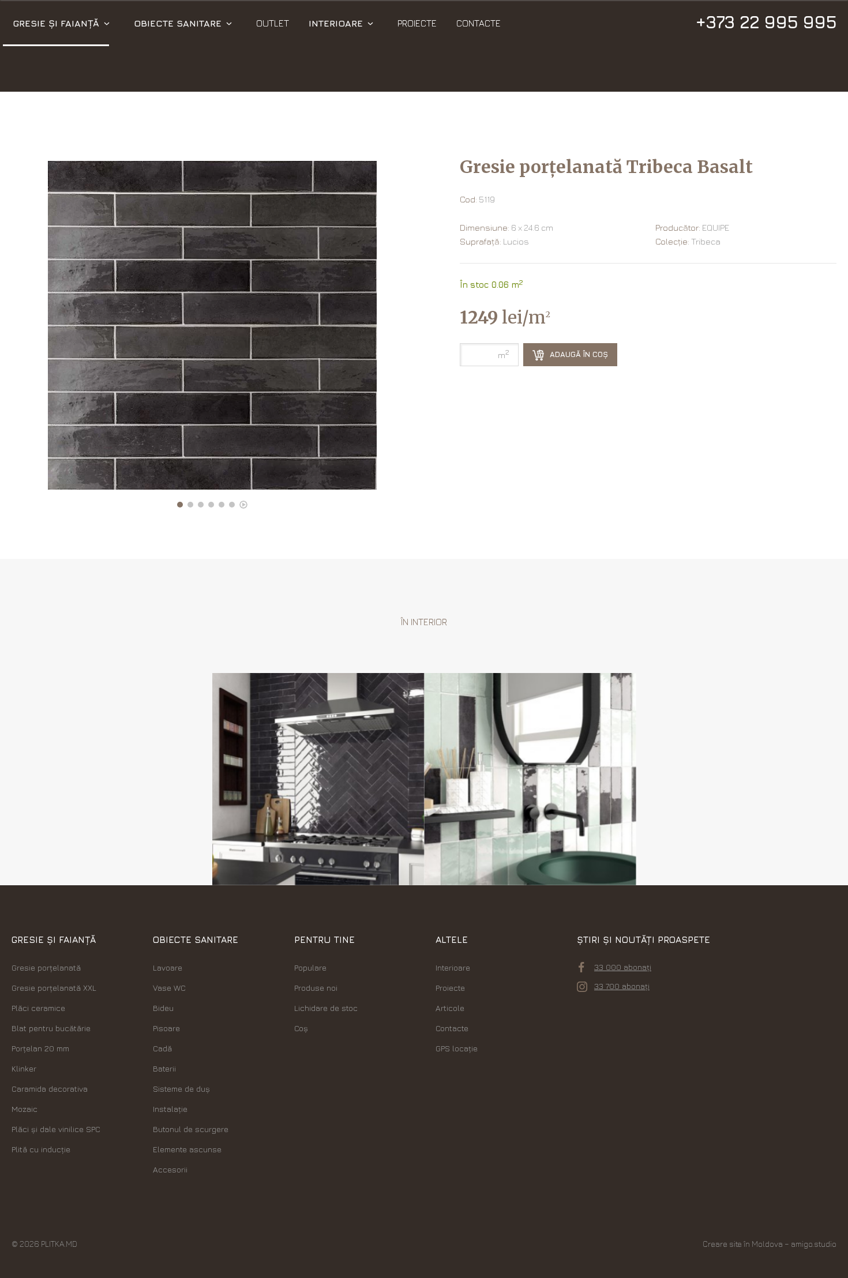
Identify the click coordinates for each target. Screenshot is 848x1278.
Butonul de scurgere (190, 1129)
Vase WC (169, 988)
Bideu (163, 1008)
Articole (450, 1008)
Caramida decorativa (50, 1088)
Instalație (170, 1109)
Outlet (272, 23)
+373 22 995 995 (765, 22)
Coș (301, 1028)
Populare (310, 967)
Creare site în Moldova (743, 1244)
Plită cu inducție (41, 1149)
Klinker (24, 1068)
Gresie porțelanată (46, 967)
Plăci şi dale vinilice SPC (56, 1129)
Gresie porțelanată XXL (54, 988)
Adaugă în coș (577, 354)
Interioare (336, 23)
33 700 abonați (622, 986)
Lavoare (167, 967)
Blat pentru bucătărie (51, 1028)
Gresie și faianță (56, 23)
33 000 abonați (622, 967)
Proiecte (417, 23)
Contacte (478, 23)
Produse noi (315, 988)
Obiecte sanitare (178, 23)
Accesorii (170, 1169)
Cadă (162, 1048)
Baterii (164, 1068)
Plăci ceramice (38, 1008)
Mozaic (24, 1109)
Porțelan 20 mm (40, 1048)
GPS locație (457, 1048)
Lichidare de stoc (326, 1008)
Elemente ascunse (187, 1149)
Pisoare (166, 1028)
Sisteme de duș (181, 1088)
